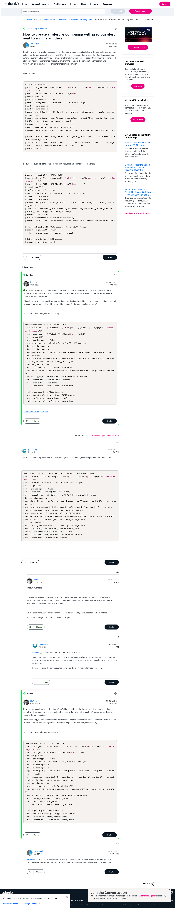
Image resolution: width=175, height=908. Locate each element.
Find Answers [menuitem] (60, 4)
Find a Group (138, 120)
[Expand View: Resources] (113, 3)
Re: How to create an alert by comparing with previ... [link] (117, 19)
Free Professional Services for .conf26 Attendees (137, 143)
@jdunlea (36, 652)
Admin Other (62, 19)
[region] (35, 901)
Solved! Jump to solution (36, 28)
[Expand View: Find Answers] (66, 3)
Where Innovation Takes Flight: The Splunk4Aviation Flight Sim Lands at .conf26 (138, 192)
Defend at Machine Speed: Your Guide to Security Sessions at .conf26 (137, 167)
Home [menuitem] (24, 4)
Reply (110, 257)
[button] (115, 29)
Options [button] (147, 19)
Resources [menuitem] (107, 4)
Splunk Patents (78, 900)
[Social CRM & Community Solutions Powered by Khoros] (148, 883)
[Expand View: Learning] (99, 3)
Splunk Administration (45, 19)
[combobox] (73, 11)
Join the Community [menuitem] (40, 4)
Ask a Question (140, 11)
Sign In (164, 4)
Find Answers (27, 19)
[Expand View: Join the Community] (50, 3)
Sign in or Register (148, 896)
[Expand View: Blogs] (86, 3)
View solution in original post (35, 411)
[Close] (67, 897)
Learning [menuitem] (94, 4)
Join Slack (138, 86)
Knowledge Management (81, 19)
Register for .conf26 (137, 47)
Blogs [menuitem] (83, 4)
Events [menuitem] (73, 4)
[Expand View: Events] (77, 3)
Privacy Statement (10, 904)
